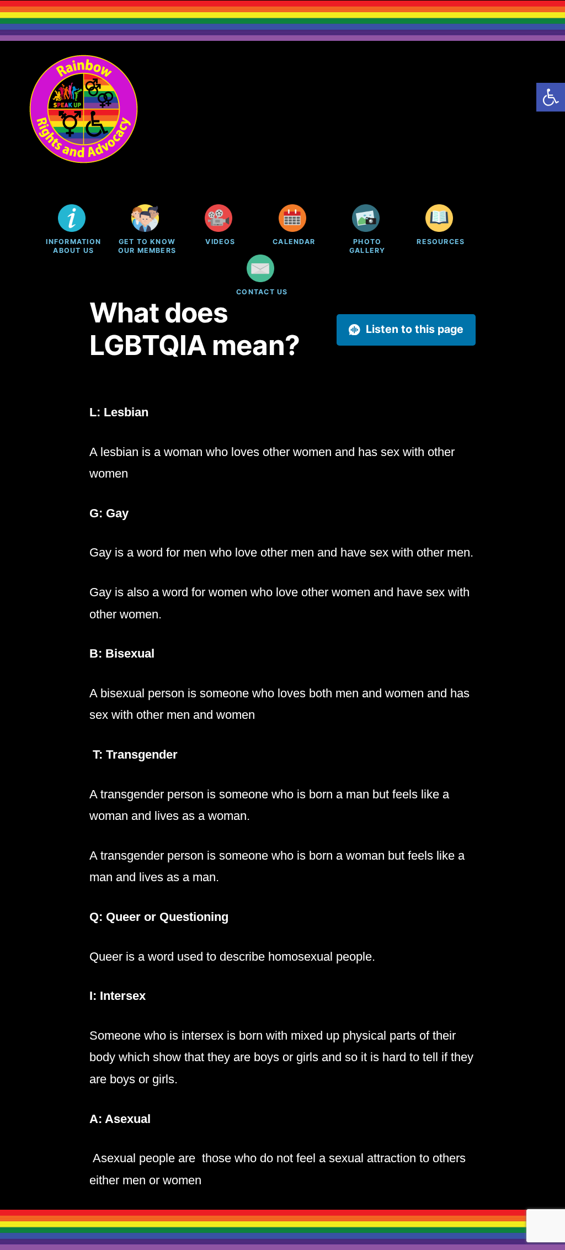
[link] (550, 97)
